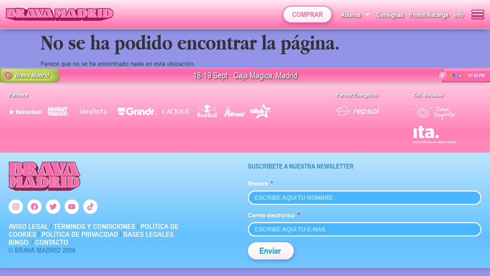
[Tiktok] (90, 206)
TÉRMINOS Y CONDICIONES (94, 226)
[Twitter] (53, 206)
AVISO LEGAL (28, 226)
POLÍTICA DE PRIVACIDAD (80, 234)
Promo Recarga (428, 14)
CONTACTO (51, 242)
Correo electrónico (272, 215)
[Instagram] (16, 206)
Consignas (389, 14)
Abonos (351, 14)
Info (458, 14)
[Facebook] (34, 206)
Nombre (258, 183)
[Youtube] (72, 206)
